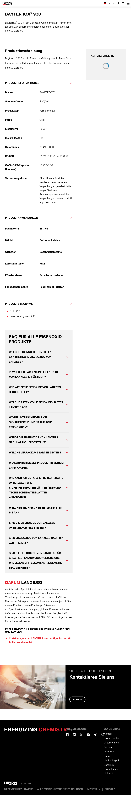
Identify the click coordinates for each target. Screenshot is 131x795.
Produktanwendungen (21, 218)
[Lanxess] (12, 784)
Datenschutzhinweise (18, 789)
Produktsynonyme (19, 304)
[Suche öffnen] (123, 3)
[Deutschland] (105, 3)
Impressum (94, 789)
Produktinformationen (22, 83)
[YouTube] (88, 734)
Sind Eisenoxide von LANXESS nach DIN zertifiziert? (36, 540)
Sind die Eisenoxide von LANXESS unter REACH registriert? (32, 525)
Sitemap (110, 789)
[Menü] (128, 3)
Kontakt (77, 699)
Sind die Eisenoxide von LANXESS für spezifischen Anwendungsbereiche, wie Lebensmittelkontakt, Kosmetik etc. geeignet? (35, 560)
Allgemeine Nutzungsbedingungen (60, 789)
